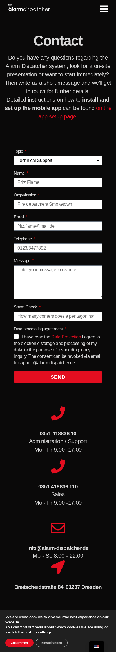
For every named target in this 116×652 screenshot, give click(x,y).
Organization (25, 195)
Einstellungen (51, 642)
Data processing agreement (39, 328)
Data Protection (66, 337)
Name (20, 173)
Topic (19, 151)
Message (23, 260)
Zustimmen (19, 642)
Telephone (23, 238)
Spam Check (26, 307)
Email (19, 216)
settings (45, 632)
